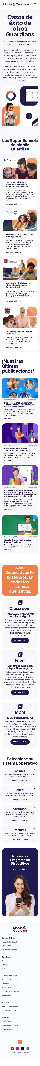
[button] (34, 4)
